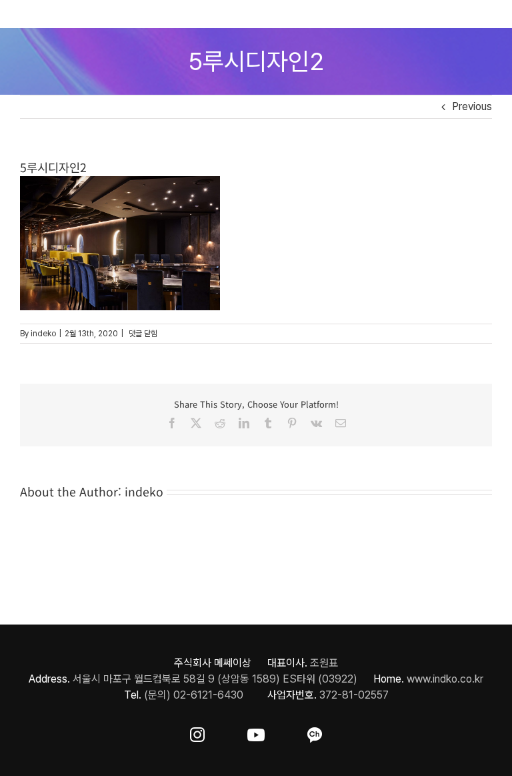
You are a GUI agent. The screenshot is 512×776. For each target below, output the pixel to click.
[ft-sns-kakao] (314, 732)
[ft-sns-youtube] (256, 732)
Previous (472, 106)
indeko (43, 333)
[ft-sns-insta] (197, 732)
